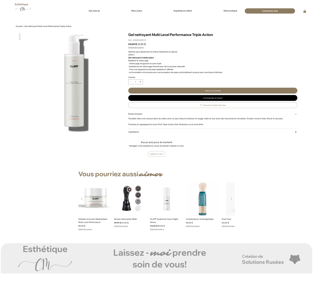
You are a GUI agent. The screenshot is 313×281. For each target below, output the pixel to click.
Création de (252, 256)
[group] (156, 206)
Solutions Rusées (263, 262)
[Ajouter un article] (140, 81)
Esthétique (21, 4)
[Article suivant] (231, 198)
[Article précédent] (81, 198)
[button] (304, 11)
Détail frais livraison (85, 229)
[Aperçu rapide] (95, 199)
